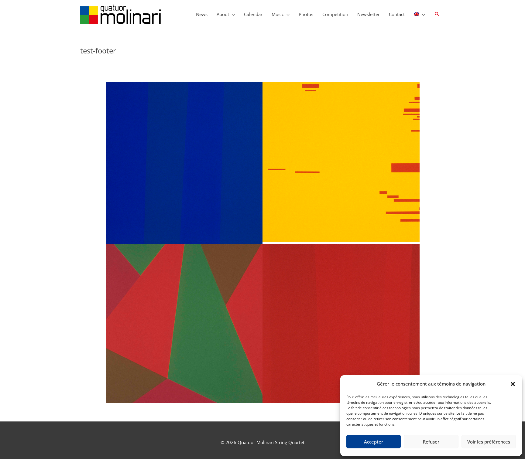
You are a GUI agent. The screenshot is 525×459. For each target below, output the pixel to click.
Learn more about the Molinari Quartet (184, 213)
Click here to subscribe (184, 350)
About (223, 14)
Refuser (431, 442)
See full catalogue (341, 199)
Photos (306, 14)
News (202, 14)
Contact (397, 14)
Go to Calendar (341, 344)
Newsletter (368, 14)
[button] (513, 384)
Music (278, 14)
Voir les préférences (488, 442)
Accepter (373, 442)
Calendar (253, 14)
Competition (335, 14)
